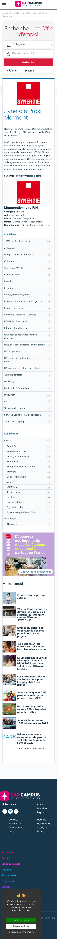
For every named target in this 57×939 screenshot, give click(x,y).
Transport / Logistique (27, 421)
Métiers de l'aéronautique (27, 388)
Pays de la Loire (28, 507)
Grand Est (28, 446)
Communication (27, 274)
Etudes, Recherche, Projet (27, 294)
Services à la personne (27, 408)
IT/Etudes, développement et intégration (27, 344)
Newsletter (15, 823)
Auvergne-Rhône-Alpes (28, 456)
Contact (13, 819)
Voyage (6, 869)
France (27, 440)
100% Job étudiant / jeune (27, 241)
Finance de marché (27, 308)
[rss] (16, 811)
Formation (8, 852)
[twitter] (10, 811)
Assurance (27, 247)
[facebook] (4, 811)
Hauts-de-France (28, 502)
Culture (6, 886)
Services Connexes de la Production (27, 414)
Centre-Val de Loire (28, 476)
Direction (27, 281)
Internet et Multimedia (27, 328)
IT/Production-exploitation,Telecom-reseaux (27, 360)
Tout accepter (21, 920)
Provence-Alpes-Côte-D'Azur (28, 512)
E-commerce (27, 288)
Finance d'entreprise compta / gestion (27, 301)
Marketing (27, 381)
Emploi (6, 858)
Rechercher (28, 62)
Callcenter (27, 261)
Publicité (42, 819)
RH (27, 401)
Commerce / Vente (27, 267)
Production (27, 394)
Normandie (28, 461)
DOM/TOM (28, 486)
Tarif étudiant (10, 875)
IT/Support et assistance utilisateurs (27, 368)
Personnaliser (21, 926)
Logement (8, 881)
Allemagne (28, 524)
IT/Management (27, 351)
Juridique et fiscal (27, 374)
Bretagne (28, 471)
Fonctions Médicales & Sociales (27, 314)
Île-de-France (28, 492)
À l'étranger (27, 518)
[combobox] (13, 70)
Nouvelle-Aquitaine (28, 451)
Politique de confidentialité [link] (21, 931)
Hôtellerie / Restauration (27, 321)
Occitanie (28, 497)
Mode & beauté (11, 864)
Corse (28, 481)
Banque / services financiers (27, 254)
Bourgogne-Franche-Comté (28, 466)
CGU (40, 804)
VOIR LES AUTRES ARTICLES (32, 748)
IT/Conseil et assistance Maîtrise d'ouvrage (27, 336)
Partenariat (44, 823)
